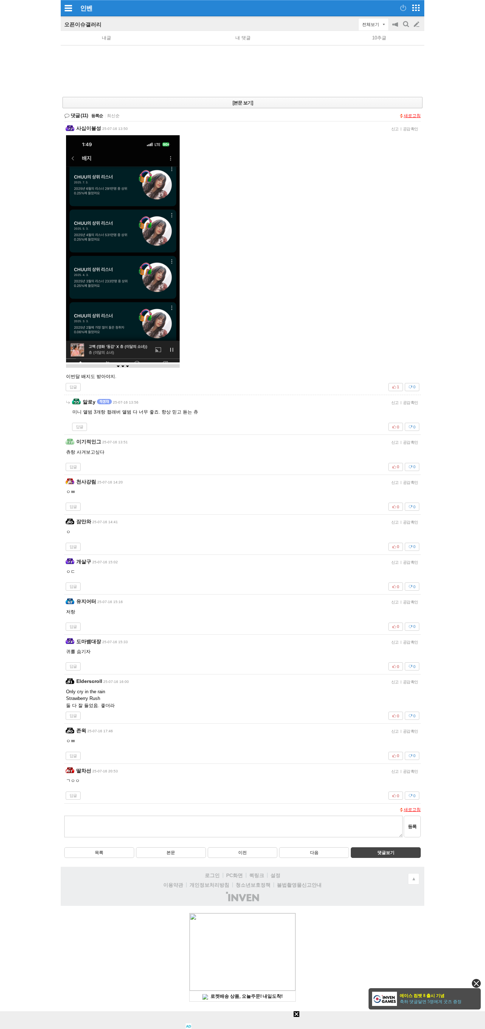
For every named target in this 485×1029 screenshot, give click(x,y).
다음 (314, 852)
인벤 (86, 8)
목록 (99, 852)
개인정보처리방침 (209, 885)
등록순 (97, 115)
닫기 (476, 983)
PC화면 (234, 875)
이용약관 (173, 885)
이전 (242, 852)
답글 (73, 387)
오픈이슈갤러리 (83, 24)
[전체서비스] (416, 7)
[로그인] (403, 7)
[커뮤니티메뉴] (68, 8)
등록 (412, 826)
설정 (275, 875)
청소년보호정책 (253, 885)
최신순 (113, 115)
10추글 (379, 37)
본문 (171, 852)
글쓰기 (417, 24)
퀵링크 (256, 875)
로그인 (212, 875)
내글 (106, 37)
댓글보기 (385, 852)
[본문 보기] (243, 102)
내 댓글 (243, 37)
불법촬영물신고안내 (299, 885)
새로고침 (412, 115)
